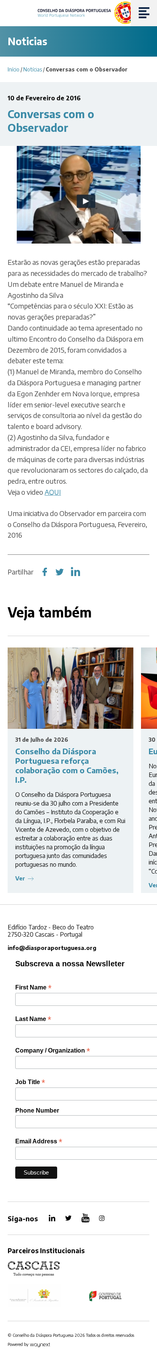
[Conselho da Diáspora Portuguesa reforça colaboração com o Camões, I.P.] (70, 688)
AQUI (53, 492)
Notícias (32, 69)
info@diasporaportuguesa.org (52, 947)
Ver (20, 878)
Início (13, 69)
